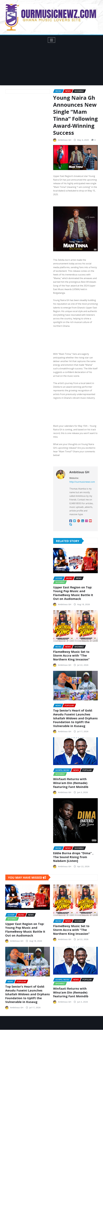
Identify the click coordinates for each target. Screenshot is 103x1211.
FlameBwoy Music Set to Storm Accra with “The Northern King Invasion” (71, 655)
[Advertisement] (52, 63)
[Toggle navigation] (51, 40)
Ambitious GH (64, 140)
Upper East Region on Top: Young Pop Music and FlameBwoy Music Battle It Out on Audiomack (73, 593)
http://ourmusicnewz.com (82, 481)
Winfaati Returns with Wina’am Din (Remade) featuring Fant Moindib (70, 783)
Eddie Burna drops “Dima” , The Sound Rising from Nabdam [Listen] (73, 857)
